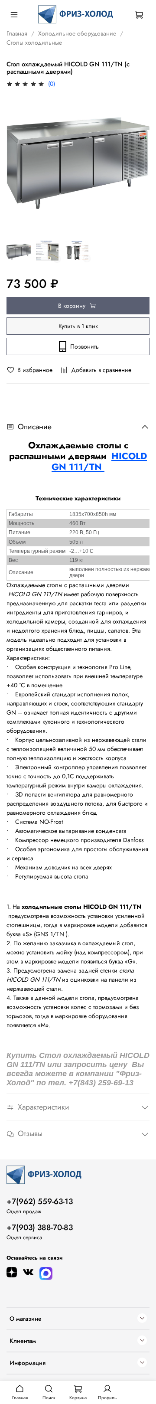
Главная (16, 33)
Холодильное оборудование (77, 33)
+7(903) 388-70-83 (39, 1227)
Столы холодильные (34, 42)
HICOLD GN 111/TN (99, 461)
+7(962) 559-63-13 (39, 1201)
